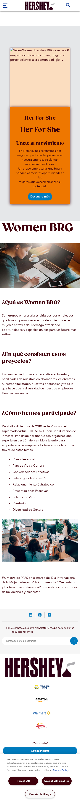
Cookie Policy (61, 770)
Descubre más (40, 196)
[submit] (74, 641)
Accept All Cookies (57, 781)
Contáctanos (40, 751)
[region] (40, 778)
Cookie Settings (40, 794)
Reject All (23, 781)
